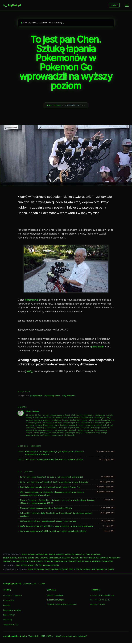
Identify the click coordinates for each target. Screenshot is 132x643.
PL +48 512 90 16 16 (100, 600)
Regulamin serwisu (12, 610)
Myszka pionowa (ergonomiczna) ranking (38, 554)
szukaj (114, 5)
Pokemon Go (31, 299)
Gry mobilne (68, 396)
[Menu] (127, 5)
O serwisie (8, 600)
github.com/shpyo (55, 595)
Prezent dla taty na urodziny (88, 554)
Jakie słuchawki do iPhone (56, 569)
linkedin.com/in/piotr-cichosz (62, 604)
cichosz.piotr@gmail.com (102, 595)
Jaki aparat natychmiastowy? (108, 558)
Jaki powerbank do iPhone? (102, 569)
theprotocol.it (10, 624)
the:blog (7, 620)
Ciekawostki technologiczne (45, 396)
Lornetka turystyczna (65, 554)
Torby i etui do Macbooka (79, 569)
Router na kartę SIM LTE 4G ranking (18, 558)
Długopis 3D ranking (44, 561)
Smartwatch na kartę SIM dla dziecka (19, 561)
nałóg (29, 371)
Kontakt (7, 605)
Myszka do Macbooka (36, 569)
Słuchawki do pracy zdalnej (83, 558)
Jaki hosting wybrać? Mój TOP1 (29, 565)
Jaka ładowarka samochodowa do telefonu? (52, 558)
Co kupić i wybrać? (12, 596)
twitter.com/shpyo (55, 600)
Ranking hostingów (51, 565)
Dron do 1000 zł (84, 561)
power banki (97, 346)
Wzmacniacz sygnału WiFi (102, 561)
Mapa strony (9, 615)
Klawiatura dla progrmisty (65, 561)
